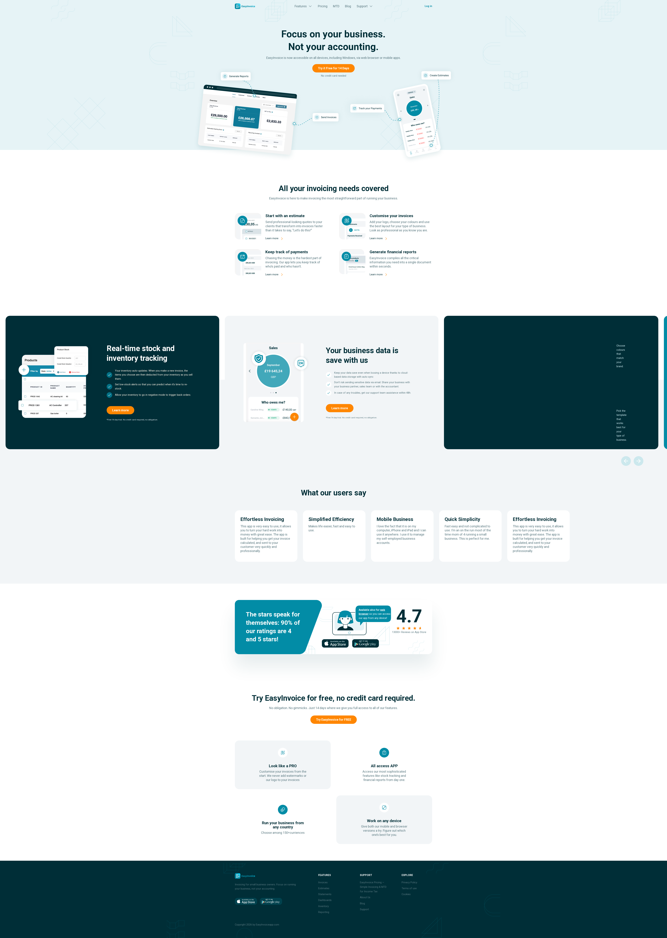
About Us (365, 897)
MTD (336, 6)
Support (362, 6)
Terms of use (409, 888)
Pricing (322, 6)
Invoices (323, 882)
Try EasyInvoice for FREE (333, 719)
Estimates (323, 888)
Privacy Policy (409, 882)
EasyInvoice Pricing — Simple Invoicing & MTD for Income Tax (373, 887)
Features (301, 6)
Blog (348, 6)
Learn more (271, 238)
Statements (324, 894)
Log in (428, 6)
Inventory (323, 906)
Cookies (406, 894)
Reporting (323, 912)
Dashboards (325, 900)
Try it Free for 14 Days (333, 68)
